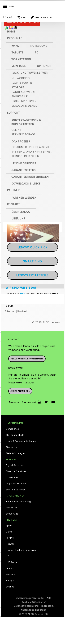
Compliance (12, 429)
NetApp (10, 580)
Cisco (9, 532)
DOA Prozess (20, 141)
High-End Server (24, 101)
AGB (49, 598)
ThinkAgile (19, 96)
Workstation (21, 59)
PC (37, 52)
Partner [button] (13, 190)
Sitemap (10, 311)
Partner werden (24, 197)
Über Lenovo (21, 211)
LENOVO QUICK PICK (32, 247)
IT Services (12, 477)
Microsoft (11, 574)
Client (16, 129)
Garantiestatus (23, 170)
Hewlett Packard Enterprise (21, 550)
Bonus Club (12, 514)
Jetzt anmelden (20, 391)
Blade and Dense (24, 105)
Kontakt (8, 17)
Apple (9, 525)
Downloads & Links (25, 183)
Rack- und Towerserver (29, 72)
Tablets (17, 52)
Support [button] (13, 112)
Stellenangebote (15, 435)
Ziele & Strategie (15, 453)
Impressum (47, 606)
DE (57, 17)
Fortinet (10, 538)
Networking (20, 78)
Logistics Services (16, 483)
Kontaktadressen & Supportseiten (26, 122)
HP (7, 556)
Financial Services (16, 471)
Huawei (10, 544)
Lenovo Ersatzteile (32, 275)
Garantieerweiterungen (30, 176)
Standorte (11, 447)
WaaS (15, 45)
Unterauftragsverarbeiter (30, 598)
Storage (17, 87)
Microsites (12, 507)
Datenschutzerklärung (26, 606)
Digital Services (15, 465)
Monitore (18, 66)
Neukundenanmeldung (18, 501)
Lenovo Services (23, 163)
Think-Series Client (26, 156)
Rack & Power (21, 82)
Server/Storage (23, 134)
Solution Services (15, 490)
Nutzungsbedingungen (33, 610)
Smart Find (32, 261)
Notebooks (38, 45)
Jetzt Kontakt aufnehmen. (27, 358)
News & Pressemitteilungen (21, 441)
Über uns (18, 218)
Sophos (10, 587)
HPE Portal (12, 562)
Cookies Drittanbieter (33, 602)
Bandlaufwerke (23, 92)
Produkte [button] (14, 38)
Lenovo (10, 568)
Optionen (44, 66)
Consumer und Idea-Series (31, 147)
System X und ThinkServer (31, 151)
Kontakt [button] (13, 204)
